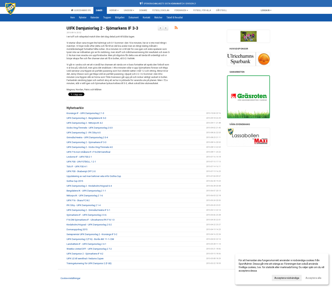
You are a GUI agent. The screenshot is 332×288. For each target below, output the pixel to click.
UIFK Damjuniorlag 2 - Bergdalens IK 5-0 (86, 118)
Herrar (113, 10)
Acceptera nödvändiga (286, 278)
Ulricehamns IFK (82, 10)
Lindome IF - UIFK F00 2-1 (79, 157)
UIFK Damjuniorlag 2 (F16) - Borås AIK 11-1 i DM (90, 239)
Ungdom (128, 10)
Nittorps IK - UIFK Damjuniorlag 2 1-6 (85, 195)
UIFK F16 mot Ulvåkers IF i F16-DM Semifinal (88, 152)
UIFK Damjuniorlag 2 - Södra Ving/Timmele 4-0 (90, 147)
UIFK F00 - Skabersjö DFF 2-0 (81, 171)
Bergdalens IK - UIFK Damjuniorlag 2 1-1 (86, 190)
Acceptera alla (313, 278)
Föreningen (180, 10)
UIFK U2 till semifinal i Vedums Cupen (85, 258)
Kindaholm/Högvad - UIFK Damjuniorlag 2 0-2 (89, 224)
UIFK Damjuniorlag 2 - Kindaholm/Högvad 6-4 (89, 186)
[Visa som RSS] (176, 28)
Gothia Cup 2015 (75, 181)
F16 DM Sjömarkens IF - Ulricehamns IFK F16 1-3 (90, 219)
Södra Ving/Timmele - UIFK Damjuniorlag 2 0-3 (90, 127)
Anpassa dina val (248, 277)
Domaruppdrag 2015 (77, 229)
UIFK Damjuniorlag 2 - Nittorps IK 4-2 (85, 123)
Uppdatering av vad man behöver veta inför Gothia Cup (94, 176)
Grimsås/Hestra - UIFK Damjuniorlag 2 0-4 (87, 137)
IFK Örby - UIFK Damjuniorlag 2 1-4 (83, 205)
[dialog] (282, 269)
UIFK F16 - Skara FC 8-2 (78, 200)
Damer (99, 10)
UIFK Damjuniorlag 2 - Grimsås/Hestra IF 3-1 (88, 210)
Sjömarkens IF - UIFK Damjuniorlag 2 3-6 (86, 215)
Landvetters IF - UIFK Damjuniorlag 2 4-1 (86, 244)
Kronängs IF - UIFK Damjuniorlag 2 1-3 (85, 113)
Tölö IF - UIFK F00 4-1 (77, 166)
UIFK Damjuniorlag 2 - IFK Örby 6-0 (83, 132)
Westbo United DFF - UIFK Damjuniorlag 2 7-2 (89, 249)
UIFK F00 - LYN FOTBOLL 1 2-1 (81, 161)
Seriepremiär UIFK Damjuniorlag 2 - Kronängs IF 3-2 (92, 234)
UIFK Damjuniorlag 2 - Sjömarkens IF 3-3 (102, 28)
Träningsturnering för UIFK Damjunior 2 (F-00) (89, 263)
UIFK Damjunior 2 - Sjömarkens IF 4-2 (85, 253)
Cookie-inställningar (70, 278)
